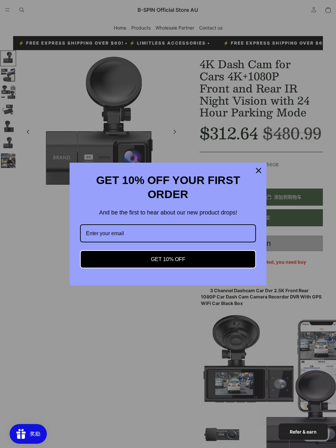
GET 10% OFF (168, 259)
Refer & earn (303, 432)
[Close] (258, 170)
